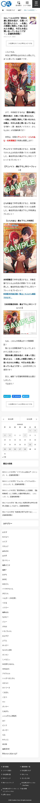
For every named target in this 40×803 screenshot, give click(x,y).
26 (15, 449)
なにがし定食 (7, 650)
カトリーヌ (6, 688)
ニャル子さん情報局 (9, 716)
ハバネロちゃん (7, 589)
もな (3, 735)
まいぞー (5, 730)
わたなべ (5, 537)
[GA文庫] (6, 4)
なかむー (5, 617)
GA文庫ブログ (26, 770)
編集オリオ (6, 565)
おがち (4, 574)
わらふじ (5, 739)
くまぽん (5, 692)
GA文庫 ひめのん (8, 664)
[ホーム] (3, 10)
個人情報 (24, 788)
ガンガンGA (26, 778)
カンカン (5, 655)
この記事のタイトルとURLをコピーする (20, 43)
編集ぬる (5, 612)
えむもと (5, 683)
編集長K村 (6, 749)
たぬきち (5, 711)
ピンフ (4, 725)
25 (10, 449)
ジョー (4, 622)
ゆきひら (5, 584)
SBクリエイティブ (8, 782)
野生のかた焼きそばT (9, 754)
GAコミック (7, 778)
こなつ (4, 697)
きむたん (5, 593)
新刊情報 (6, 767)
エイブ (4, 541)
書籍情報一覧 (26, 767)
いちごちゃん (7, 631)
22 (30, 444)
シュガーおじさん (8, 678)
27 (20, 449)
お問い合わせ (7, 794)
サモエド (5, 546)
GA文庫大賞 (7, 774)
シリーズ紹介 (7, 770)
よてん (4, 640)
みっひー (5, 645)
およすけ (5, 636)
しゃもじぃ (6, 659)
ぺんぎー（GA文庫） (9, 598)
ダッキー (5, 706)
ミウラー (5, 607)
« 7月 (4, 457)
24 (5, 449)
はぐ (3, 721)
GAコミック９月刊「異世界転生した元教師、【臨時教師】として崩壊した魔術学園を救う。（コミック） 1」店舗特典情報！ (19, 493)
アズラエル (6, 673)
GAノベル (25, 774)
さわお (4, 626)
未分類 (4, 744)
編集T (14, 36)
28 (25, 449)
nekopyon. (6, 669)
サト (3, 702)
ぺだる (4, 603)
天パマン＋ (6, 560)
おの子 (4, 556)
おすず (4, 532)
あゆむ (4, 579)
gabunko (5, 551)
